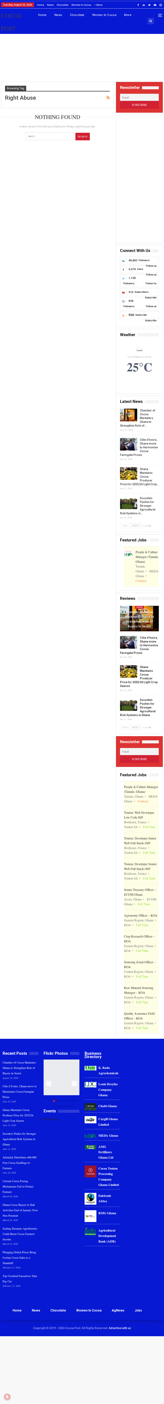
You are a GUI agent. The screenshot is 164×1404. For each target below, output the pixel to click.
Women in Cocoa (81, 4)
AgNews (118, 1310)
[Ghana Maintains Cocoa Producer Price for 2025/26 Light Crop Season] (128, 473)
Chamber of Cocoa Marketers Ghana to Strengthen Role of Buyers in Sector (139, 619)
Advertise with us (120, 1328)
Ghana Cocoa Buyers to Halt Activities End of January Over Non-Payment (20, 1210)
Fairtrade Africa (104, 1198)
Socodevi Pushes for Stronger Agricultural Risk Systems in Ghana (19, 1139)
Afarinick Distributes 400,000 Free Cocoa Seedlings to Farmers (19, 1162)
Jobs (138, 1310)
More (99, 4)
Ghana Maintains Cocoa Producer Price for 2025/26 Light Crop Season (18, 1115)
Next (74, 1083)
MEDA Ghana (108, 1135)
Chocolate (62, 4)
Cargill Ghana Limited (108, 1122)
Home (40, 4)
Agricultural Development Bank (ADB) (107, 1235)
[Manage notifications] (7, 1397)
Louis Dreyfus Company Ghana (108, 1089)
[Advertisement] (82, 62)
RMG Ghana (107, 1213)
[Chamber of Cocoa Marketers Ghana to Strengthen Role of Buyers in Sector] (128, 415)
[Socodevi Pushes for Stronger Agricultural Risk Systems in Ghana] (128, 502)
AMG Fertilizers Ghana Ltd (105, 1152)
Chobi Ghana (107, 1106)
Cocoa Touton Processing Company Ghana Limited (108, 1176)
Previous (48, 1083)
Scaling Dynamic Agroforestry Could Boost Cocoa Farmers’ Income (20, 1234)
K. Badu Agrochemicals (108, 1070)
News (50, 4)
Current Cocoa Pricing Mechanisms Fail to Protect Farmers (18, 1186)
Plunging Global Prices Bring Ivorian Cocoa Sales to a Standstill (19, 1257)
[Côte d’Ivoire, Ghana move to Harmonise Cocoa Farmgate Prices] (128, 444)
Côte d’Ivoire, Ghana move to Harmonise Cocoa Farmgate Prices (20, 1091)
